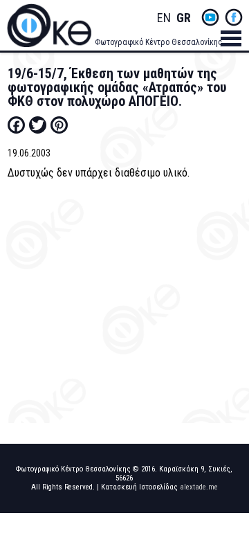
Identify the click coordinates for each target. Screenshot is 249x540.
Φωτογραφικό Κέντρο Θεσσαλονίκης (158, 42)
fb (233, 17)
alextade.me (199, 487)
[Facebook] (16, 125)
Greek (183, 18)
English (164, 18)
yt (210, 17)
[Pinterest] (59, 125)
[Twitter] (37, 125)
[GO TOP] (227, 502)
